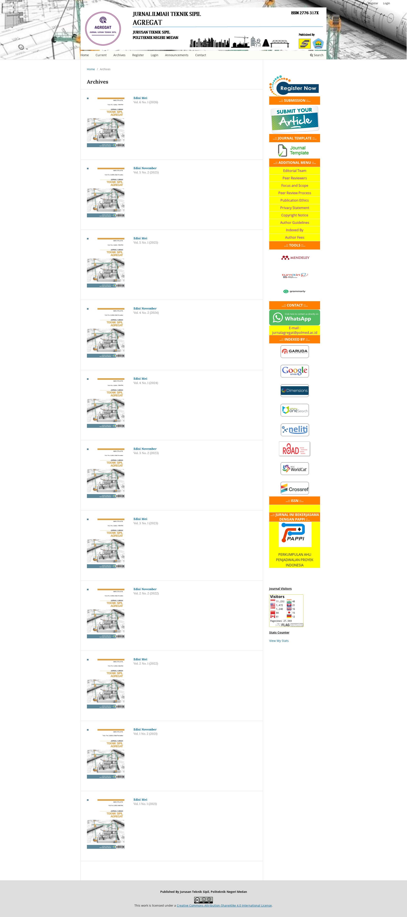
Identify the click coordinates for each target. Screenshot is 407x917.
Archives (119, 55)
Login (154, 55)
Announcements (176, 55)
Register (138, 55)
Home (85, 55)
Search (318, 55)
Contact (200, 55)
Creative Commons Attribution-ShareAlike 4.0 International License (224, 905)
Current (101, 55)
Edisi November (145, 168)
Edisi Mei (140, 98)
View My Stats (279, 641)
